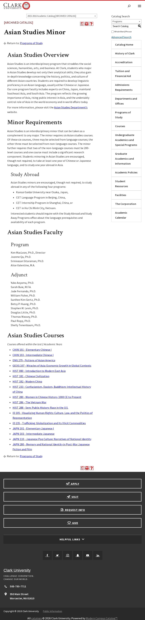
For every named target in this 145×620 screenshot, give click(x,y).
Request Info (74, 510)
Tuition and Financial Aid (123, 73)
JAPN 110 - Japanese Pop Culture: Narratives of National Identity (52, 439)
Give (74, 523)
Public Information (52, 611)
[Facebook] (47, 555)
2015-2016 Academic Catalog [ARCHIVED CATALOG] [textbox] (51, 15)
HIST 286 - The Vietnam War (29, 402)
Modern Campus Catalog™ (101, 618)
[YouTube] (87, 555)
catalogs (36, 618)
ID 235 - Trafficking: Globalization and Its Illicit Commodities (49, 423)
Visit (75, 497)
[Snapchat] (77, 555)
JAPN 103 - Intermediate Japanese (33, 433)
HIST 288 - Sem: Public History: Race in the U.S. (40, 407)
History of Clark (125, 53)
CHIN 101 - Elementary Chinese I (32, 349)
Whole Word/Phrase (123, 31)
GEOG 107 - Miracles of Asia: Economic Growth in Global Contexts (52, 365)
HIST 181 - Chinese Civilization (31, 376)
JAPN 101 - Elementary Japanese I (33, 428)
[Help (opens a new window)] (91, 24)
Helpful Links (70, 539)
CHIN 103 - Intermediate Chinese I (33, 355)
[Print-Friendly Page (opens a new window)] (87, 24)
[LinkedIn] (97, 555)
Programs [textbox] (117, 21)
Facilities (120, 195)
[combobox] (61, 16)
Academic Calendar (121, 215)
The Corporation (125, 204)
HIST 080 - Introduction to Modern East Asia (39, 371)
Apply (74, 483)
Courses (120, 126)
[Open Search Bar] (129, 6)
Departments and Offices (126, 101)
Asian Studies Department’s (71, 107)
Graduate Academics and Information (124, 158)
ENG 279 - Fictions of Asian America (34, 360)
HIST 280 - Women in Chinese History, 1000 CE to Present (47, 397)
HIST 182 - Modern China (27, 381)
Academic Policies (126, 172)
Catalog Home (124, 44)
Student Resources (121, 183)
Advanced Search (121, 37)
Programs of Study (31, 43)
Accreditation (123, 62)
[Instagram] (67, 555)
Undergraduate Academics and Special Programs (126, 140)
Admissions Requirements (123, 87)
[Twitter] (57, 555)
